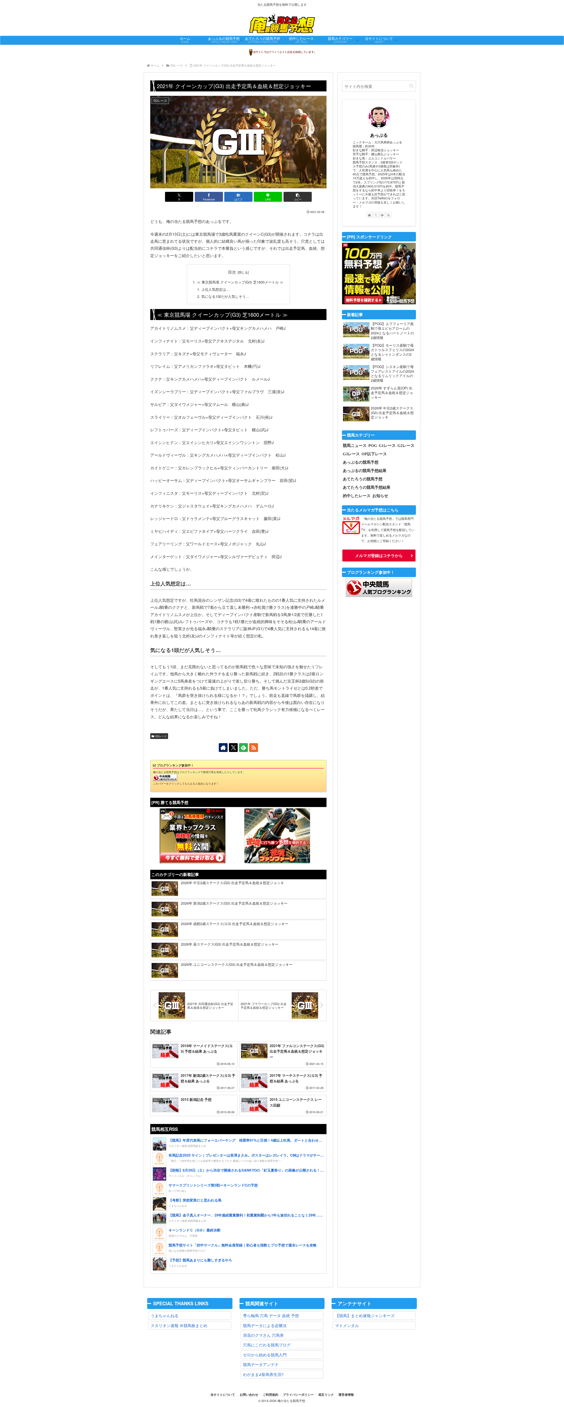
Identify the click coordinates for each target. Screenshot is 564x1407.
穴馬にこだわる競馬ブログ (267, 1345)
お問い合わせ (249, 1394)
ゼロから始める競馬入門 (265, 1354)
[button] (298, 197)
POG (372, 445)
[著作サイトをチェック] (223, 747)
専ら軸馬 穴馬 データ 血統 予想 (271, 1315)
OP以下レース (374, 454)
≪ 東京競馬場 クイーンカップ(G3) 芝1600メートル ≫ (240, 282)
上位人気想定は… (215, 289)
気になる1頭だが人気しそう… (225, 296)
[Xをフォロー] (233, 747)
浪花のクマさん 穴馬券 (263, 1335)
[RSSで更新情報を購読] (253, 747)
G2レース (405, 445)
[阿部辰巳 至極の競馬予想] (379, 273)
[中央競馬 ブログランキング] (165, 777)
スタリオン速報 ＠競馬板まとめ (179, 1325)
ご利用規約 (270, 1394)
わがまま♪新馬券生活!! (263, 1374)
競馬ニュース (355, 445)
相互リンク (326, 1394)
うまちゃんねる (164, 1315)
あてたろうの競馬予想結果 (366, 487)
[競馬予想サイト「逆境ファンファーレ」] (277, 835)
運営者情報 (346, 1394)
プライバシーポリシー (298, 1394)
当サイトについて (222, 1394)
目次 (232, 272)
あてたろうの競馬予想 (362, 479)
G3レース (161, 736)
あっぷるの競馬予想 (360, 462)
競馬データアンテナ (261, 1364)
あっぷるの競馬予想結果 (364, 470)
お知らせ (380, 496)
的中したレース (357, 496)
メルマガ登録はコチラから (379, 555)
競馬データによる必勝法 (265, 1325)
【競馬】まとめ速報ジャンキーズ (365, 1315)
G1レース (387, 445)
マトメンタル (347, 1325)
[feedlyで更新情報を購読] (243, 747)
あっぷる (379, 135)
